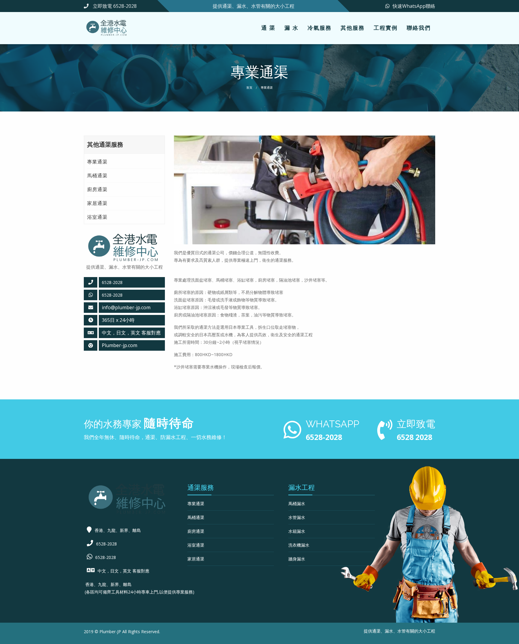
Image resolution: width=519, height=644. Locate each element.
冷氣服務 (320, 27)
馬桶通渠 (97, 175)
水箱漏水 (296, 531)
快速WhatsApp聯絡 (414, 6)
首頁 (249, 87)
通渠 (376, 631)
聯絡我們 (419, 27)
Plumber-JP (110, 631)
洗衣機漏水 (298, 545)
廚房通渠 (97, 189)
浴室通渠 (97, 217)
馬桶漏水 (296, 503)
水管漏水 (296, 517)
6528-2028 (112, 295)
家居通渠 (97, 203)
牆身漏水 (296, 559)
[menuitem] (268, 28)
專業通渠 (97, 161)
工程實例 (386, 27)
